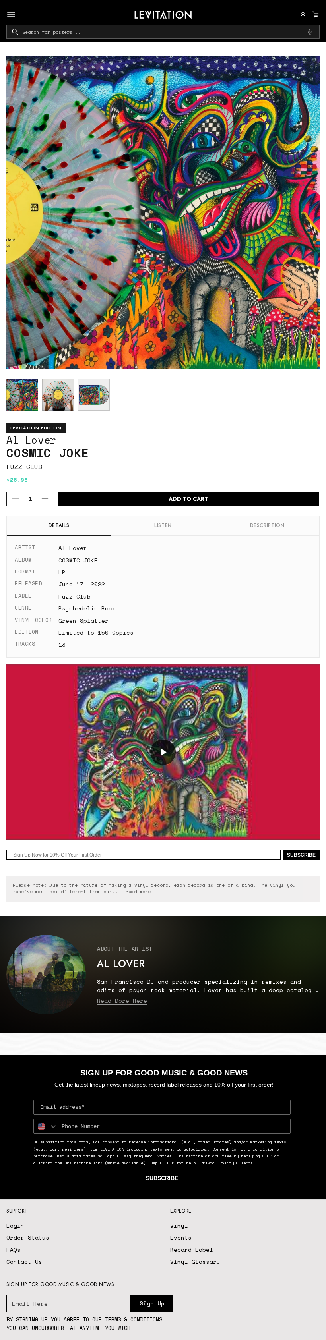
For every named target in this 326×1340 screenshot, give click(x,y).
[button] (314, 14)
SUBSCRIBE (301, 855)
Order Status (27, 1237)
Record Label (191, 1249)
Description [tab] (267, 525)
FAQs (13, 1249)
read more (138, 892)
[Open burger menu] (11, 14)
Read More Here (122, 1000)
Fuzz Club (24, 466)
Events (181, 1237)
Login (15, 1225)
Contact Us (24, 1261)
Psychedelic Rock (87, 608)
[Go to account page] (303, 14)
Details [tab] (59, 525)
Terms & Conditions (133, 1319)
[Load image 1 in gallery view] (22, 395)
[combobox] (163, 31)
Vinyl (179, 1225)
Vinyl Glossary (195, 1261)
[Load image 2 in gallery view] (58, 395)
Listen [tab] (163, 525)
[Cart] (314, 14)
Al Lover (31, 440)
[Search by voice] (309, 32)
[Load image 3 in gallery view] (94, 395)
